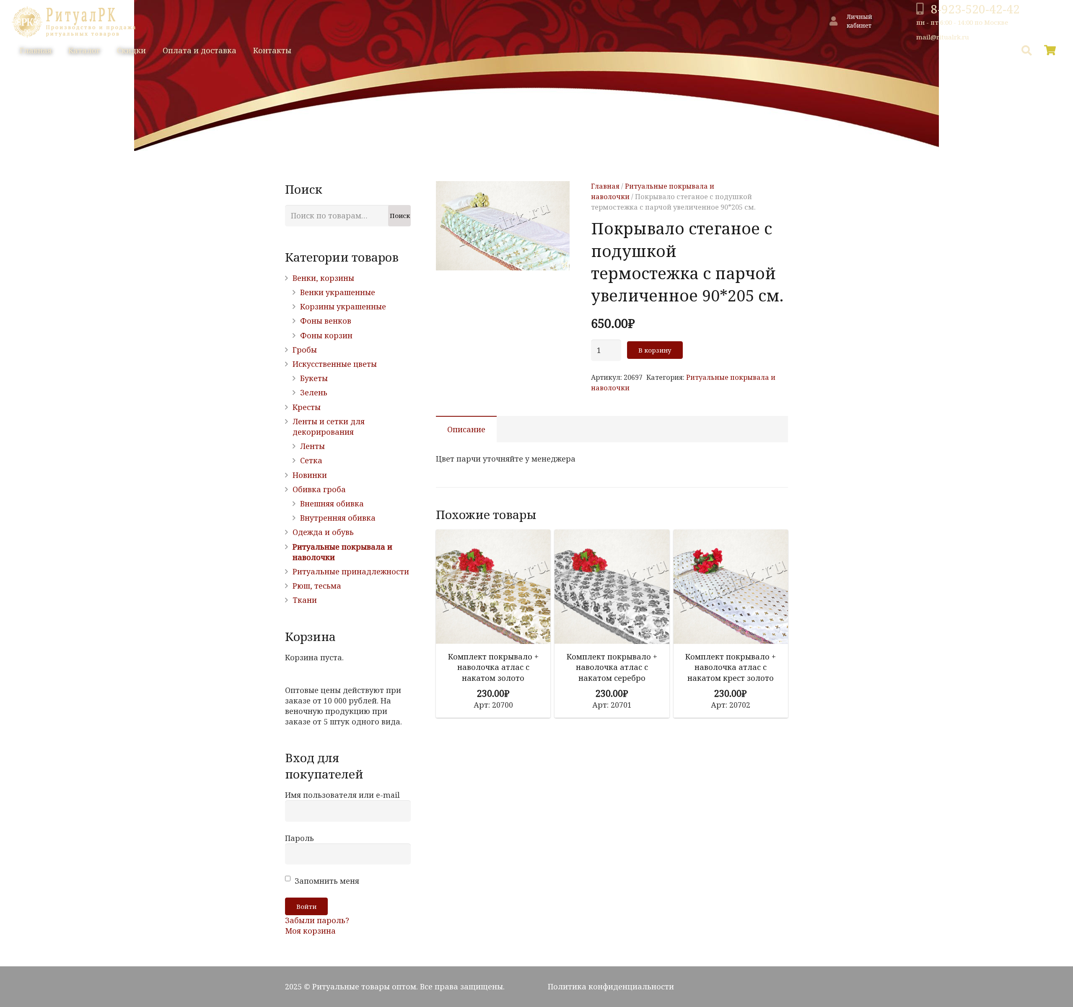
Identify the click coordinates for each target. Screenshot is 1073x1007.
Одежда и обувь (323, 532)
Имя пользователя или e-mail (342, 795)
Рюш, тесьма (317, 586)
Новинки (310, 475)
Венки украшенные (337, 292)
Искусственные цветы (335, 364)
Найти (989, 51)
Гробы (305, 350)
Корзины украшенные (343, 306)
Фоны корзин (326, 335)
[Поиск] (1026, 50)
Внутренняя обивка (338, 518)
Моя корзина (310, 931)
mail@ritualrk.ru (942, 37)
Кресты (307, 407)
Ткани (305, 600)
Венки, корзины (323, 278)
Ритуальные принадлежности (351, 571)
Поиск (400, 215)
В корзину (654, 350)
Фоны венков (325, 321)
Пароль (299, 838)
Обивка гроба (319, 489)
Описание (466, 429)
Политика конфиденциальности (611, 986)
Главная (605, 186)
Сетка (311, 460)
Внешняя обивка (332, 503)
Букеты (314, 378)
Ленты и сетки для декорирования (329, 426)
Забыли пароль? (317, 920)
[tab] (466, 429)
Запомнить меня (326, 881)
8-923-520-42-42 (975, 9)
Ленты (312, 446)
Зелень (313, 392)
